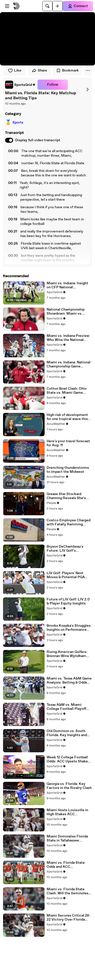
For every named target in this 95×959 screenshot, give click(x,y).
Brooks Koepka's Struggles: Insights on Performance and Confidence (69, 628)
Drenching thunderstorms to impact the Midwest (68, 470)
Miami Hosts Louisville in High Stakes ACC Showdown (67, 812)
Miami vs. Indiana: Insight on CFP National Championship (67, 285)
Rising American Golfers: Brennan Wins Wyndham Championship (67, 654)
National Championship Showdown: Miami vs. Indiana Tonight (66, 312)
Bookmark (70, 70)
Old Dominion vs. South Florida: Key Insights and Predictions (67, 733)
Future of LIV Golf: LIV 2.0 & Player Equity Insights (68, 601)
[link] (20, 85)
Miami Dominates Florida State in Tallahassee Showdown (67, 838)
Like (17, 70)
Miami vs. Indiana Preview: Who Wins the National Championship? (68, 338)
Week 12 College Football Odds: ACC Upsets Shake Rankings (67, 759)
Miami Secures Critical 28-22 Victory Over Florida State (68, 918)
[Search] (47, 6)
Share (42, 70)
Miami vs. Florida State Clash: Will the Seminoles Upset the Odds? (67, 891)
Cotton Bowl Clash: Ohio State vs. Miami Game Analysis (67, 391)
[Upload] (57, 6)
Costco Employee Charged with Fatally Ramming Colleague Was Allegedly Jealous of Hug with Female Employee (69, 522)
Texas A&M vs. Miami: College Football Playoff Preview (66, 707)
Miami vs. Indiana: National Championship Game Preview (68, 364)
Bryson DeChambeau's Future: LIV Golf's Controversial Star (65, 549)
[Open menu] (7, 6)
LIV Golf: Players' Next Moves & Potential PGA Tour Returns (66, 575)
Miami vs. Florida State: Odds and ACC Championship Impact (66, 865)
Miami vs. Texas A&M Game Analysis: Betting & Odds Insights (69, 680)
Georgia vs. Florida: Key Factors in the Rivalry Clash (69, 786)
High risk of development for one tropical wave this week (67, 417)
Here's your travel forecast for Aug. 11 (68, 443)
